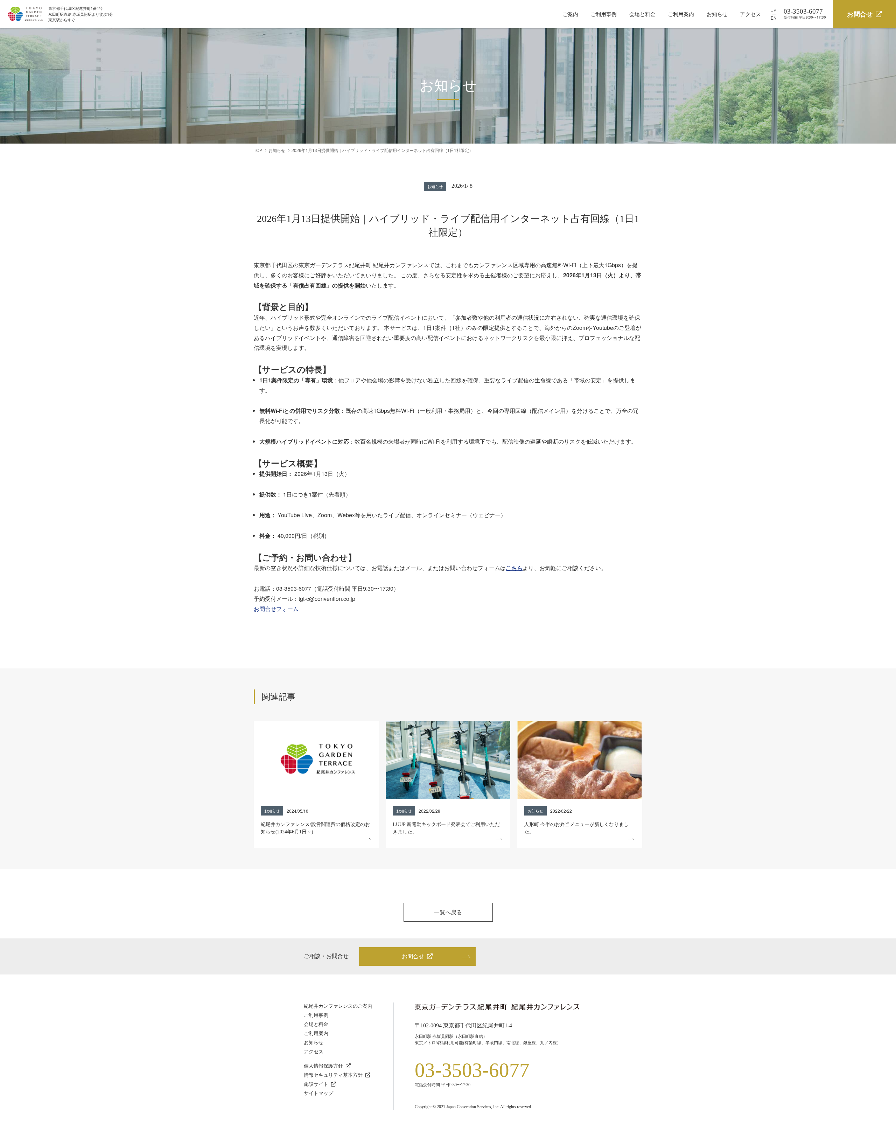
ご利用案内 (681, 14)
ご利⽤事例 (316, 1015)
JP (773, 10)
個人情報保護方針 (323, 1066)
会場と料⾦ (316, 1024)
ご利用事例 (603, 14)
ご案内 (570, 14)
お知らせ (717, 14)
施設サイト (316, 1084)
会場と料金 (642, 14)
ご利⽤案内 (316, 1033)
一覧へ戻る (448, 912)
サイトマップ (318, 1093)
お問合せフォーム (276, 609)
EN (774, 18)
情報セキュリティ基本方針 (333, 1075)
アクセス (750, 14)
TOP (258, 150)
